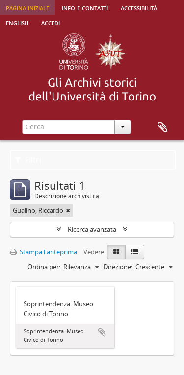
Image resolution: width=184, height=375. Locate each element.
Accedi (50, 22)
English (17, 22)
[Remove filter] (68, 210)
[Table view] (134, 252)
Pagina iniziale (27, 7)
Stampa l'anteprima (47, 252)
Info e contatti (85, 7)
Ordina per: (43, 266)
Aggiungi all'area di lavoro (102, 332)
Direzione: (118, 266)
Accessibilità (139, 7)
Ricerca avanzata (92, 229)
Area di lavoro (162, 127)
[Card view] (116, 252)
